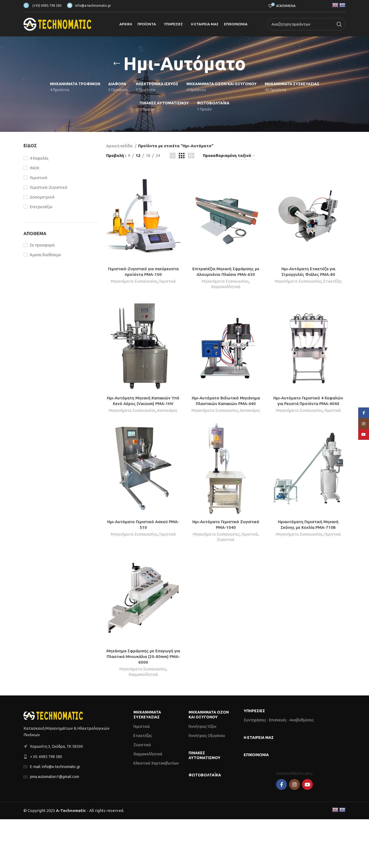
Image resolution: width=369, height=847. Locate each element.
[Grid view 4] (191, 155)
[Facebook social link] (281, 784)
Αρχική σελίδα (119, 145)
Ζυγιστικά (225, 539)
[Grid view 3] (181, 155)
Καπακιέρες (167, 410)
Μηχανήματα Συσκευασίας (134, 281)
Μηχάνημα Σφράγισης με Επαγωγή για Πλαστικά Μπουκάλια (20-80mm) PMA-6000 (143, 656)
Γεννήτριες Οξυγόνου (207, 735)
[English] (335, 5)
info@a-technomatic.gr (93, 5)
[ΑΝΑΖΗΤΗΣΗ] (339, 24)
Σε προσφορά (42, 245)
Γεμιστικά (167, 281)
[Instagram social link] (294, 784)
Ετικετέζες (332, 281)
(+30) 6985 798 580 (47, 5)
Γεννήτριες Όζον (202, 726)
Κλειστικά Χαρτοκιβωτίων (156, 763)
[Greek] (342, 5)
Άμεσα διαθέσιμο (45, 254)
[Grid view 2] (172, 155)
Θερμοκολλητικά (225, 286)
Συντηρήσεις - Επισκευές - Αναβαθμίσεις (279, 720)
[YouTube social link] (307, 784)
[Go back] (116, 63)
